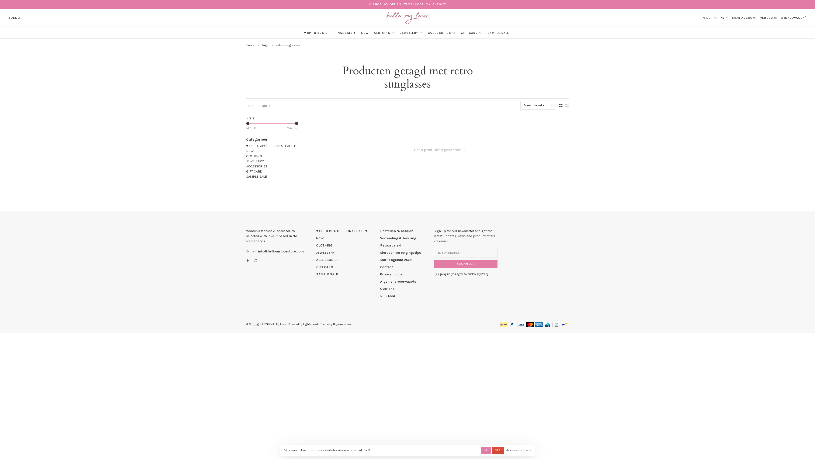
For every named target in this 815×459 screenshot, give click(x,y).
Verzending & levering (398, 238)
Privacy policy (391, 274)
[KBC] (547, 326)
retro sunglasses (288, 45)
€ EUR (708, 18)
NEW (365, 33)
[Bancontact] (565, 326)
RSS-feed (387, 296)
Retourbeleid (390, 245)
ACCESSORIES (439, 33)
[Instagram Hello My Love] (255, 261)
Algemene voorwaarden (399, 281)
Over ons (387, 289)
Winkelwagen (794, 18)
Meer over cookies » (518, 450)
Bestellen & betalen (396, 231)
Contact (386, 267)
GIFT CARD (469, 33)
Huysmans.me (342, 324)
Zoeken (15, 18)
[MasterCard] (530, 326)
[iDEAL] (503, 326)
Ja (486, 450)
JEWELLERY (409, 33)
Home (250, 45)
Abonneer (466, 264)
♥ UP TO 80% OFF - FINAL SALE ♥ (330, 33)
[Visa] (521, 326)
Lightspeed (310, 324)
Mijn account (744, 18)
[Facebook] (248, 261)
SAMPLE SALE (498, 33)
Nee (497, 450)
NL (723, 18)
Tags (265, 45)
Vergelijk (769, 18)
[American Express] (539, 326)
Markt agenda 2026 (396, 260)
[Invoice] (556, 326)
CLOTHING (382, 33)
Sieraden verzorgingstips (400, 253)
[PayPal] (512, 326)
